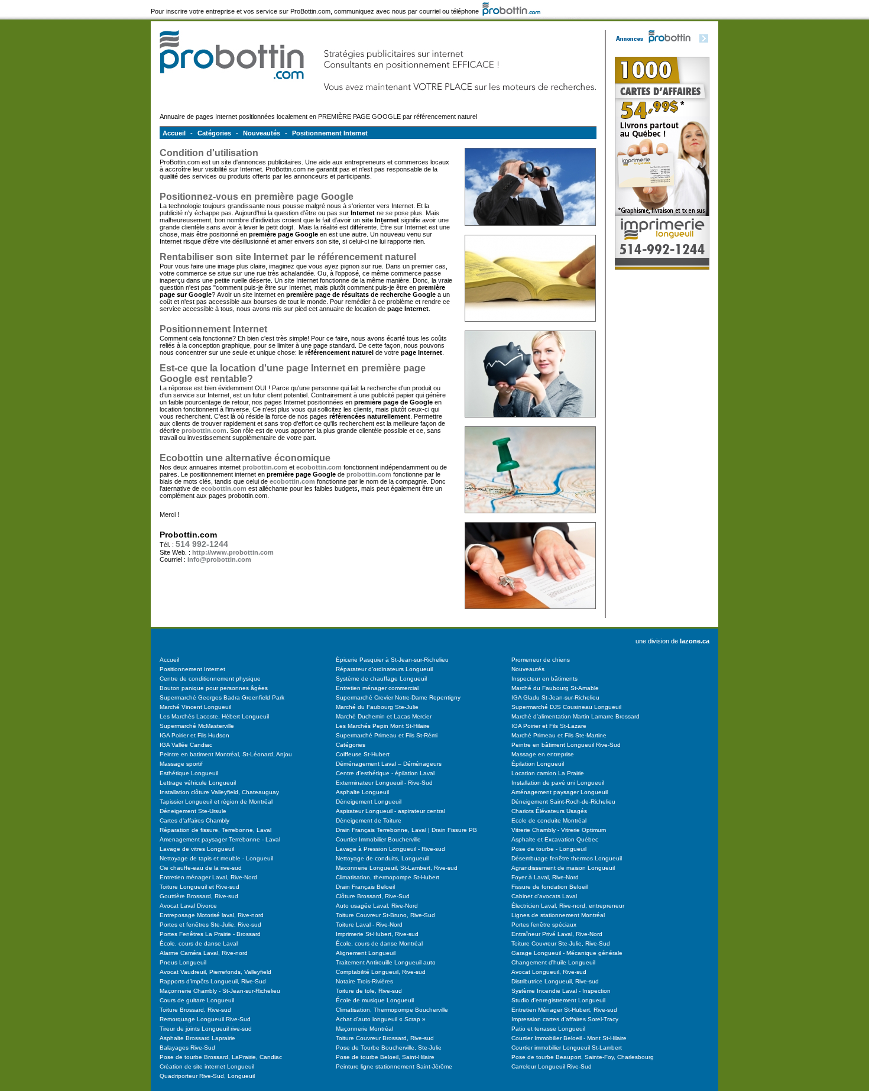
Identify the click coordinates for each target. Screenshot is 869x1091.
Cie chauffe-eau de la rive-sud (201, 868)
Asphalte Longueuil (362, 792)
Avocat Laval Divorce (188, 905)
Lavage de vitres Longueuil (197, 849)
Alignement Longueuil (365, 953)
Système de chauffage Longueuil (381, 678)
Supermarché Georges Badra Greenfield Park (222, 697)
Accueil (174, 133)
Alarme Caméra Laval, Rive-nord (204, 953)
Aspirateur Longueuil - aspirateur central (390, 811)
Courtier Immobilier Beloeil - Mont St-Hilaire (569, 1038)
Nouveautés (261, 133)
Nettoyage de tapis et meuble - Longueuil (216, 858)
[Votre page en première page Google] (530, 232)
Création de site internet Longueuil (207, 1066)
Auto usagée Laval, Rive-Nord (377, 905)
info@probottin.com (219, 559)
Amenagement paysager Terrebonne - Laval (220, 839)
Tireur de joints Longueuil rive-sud (206, 1028)
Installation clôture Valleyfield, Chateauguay (219, 792)
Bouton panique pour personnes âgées (214, 688)
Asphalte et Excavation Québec (554, 839)
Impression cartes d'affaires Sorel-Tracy (564, 1019)
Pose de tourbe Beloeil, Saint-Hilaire (385, 1057)
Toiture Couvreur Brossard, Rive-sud (385, 1038)
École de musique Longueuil (375, 1000)
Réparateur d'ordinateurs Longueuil (384, 669)
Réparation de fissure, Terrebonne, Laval (215, 830)
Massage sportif (181, 763)
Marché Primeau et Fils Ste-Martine (559, 735)
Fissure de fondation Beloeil (549, 886)
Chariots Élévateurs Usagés (549, 811)
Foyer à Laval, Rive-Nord (545, 877)
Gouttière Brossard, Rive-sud (199, 896)
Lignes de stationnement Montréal (558, 915)
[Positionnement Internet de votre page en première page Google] (530, 328)
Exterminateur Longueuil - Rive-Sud (384, 782)
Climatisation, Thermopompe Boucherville (392, 1009)
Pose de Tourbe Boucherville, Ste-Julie (389, 1047)
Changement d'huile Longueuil (553, 962)
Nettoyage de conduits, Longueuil (382, 858)
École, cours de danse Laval (199, 943)
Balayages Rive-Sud (187, 1047)
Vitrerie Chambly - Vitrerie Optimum (558, 830)
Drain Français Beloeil (365, 886)
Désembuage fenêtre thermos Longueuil (566, 858)
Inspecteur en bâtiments (544, 678)
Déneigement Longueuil (368, 801)
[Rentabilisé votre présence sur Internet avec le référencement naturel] (530, 424)
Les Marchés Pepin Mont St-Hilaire (383, 726)
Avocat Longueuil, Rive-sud (548, 972)
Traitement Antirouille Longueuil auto (386, 962)
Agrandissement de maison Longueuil (563, 868)
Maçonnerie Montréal (364, 1028)
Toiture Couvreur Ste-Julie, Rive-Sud (560, 943)
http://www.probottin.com (233, 552)
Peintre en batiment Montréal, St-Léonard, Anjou (226, 754)
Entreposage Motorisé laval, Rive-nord (212, 915)
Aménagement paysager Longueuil (559, 792)
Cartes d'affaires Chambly (194, 820)
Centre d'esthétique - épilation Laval (385, 773)
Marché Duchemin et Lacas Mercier (384, 716)
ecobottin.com (319, 467)
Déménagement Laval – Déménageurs (389, 763)
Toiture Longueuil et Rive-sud (199, 886)
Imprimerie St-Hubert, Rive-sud (377, 934)
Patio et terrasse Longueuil (548, 1028)
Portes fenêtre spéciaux (543, 924)
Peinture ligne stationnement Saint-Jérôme (394, 1066)
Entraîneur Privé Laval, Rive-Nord (556, 934)
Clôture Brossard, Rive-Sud (373, 896)
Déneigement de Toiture (368, 820)
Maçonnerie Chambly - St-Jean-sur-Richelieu (220, 991)
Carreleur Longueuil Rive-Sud (551, 1066)
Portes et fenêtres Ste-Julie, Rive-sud (210, 924)
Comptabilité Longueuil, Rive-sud (381, 972)
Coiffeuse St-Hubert (363, 754)
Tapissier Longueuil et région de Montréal (216, 801)
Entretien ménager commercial (377, 688)
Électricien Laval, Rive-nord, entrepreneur (567, 905)
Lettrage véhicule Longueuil (198, 782)
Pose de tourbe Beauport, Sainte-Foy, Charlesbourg (582, 1057)
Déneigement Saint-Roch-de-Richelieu (563, 801)
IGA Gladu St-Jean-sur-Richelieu (555, 697)
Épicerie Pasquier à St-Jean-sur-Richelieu (392, 659)
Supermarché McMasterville (197, 726)
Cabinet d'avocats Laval (544, 896)
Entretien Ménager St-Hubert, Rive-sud (564, 1009)
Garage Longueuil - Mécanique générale (566, 953)
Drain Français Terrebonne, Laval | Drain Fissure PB (406, 830)
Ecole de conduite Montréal (548, 820)
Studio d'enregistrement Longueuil (558, 1000)
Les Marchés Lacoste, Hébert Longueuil (214, 716)
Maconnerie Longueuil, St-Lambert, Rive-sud (397, 868)
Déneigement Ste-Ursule (193, 811)
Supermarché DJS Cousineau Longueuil (566, 707)
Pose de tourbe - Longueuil (548, 849)
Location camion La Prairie (547, 773)
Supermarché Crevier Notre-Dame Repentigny (398, 697)
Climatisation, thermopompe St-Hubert (387, 877)
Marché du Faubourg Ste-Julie (377, 707)
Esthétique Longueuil (189, 773)
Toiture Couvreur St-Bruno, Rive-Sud (385, 915)
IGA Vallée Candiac (186, 745)
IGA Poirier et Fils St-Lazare (548, 726)
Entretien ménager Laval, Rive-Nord (208, 877)
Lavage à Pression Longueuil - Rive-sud (390, 849)
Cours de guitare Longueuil (197, 1000)
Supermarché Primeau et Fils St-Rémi (386, 735)
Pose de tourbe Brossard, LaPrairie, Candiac (221, 1057)
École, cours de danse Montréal (379, 943)
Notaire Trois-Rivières (364, 981)
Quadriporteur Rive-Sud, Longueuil (207, 1076)
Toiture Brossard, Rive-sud (195, 1009)
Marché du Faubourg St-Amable (555, 688)
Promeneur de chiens (540, 659)
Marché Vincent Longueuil (195, 707)
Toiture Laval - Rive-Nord (369, 924)
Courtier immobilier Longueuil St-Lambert (566, 1047)
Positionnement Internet (330, 133)
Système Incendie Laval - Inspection (561, 991)
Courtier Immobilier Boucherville (378, 839)
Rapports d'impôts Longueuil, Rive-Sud (213, 981)
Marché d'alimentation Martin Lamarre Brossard (575, 716)
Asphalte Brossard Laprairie (197, 1038)
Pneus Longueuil (183, 962)
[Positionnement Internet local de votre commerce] (530, 519)
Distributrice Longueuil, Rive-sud (555, 981)
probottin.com (203, 430)
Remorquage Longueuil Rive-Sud (205, 1019)
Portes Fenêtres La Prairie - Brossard (210, 934)
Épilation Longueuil (537, 763)
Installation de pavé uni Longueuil (557, 782)
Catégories (214, 133)
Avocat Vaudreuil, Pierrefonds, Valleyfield (215, 972)
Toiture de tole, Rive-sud (369, 991)
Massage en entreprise (542, 754)
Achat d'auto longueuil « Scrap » (381, 1019)
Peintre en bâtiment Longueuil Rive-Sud (566, 745)
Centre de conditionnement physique (210, 678)
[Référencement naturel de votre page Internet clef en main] (530, 615)
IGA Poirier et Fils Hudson (194, 735)
